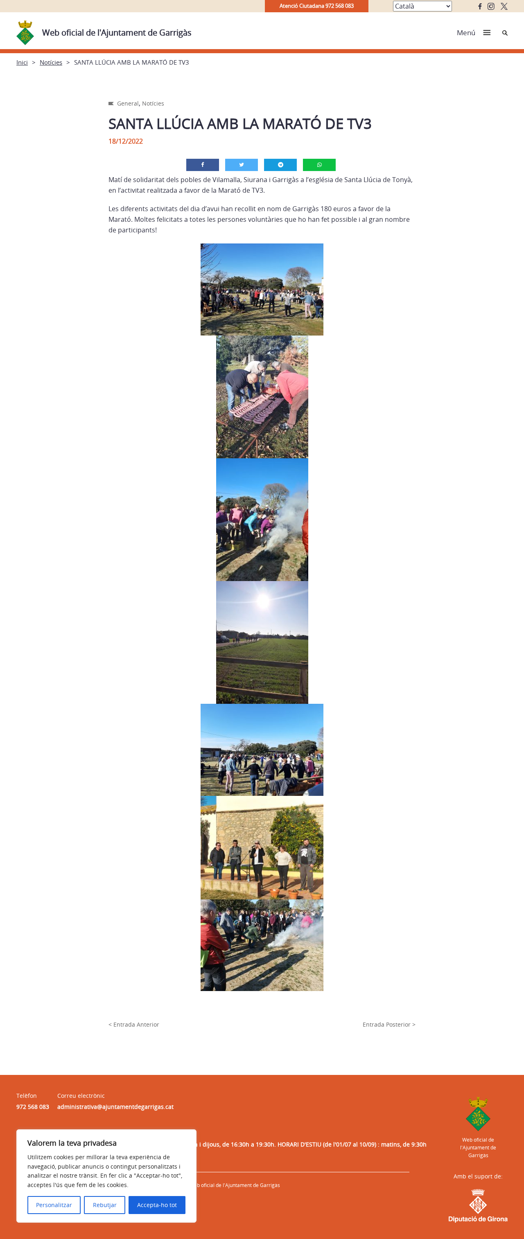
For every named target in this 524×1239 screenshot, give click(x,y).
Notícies (51, 62)
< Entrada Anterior (133, 1024)
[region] (106, 1176)
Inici (22, 62)
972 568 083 (32, 1107)
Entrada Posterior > (389, 1024)
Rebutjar (105, 1205)
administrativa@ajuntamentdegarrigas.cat (115, 1107)
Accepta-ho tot (157, 1205)
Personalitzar (54, 1205)
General (128, 103)
